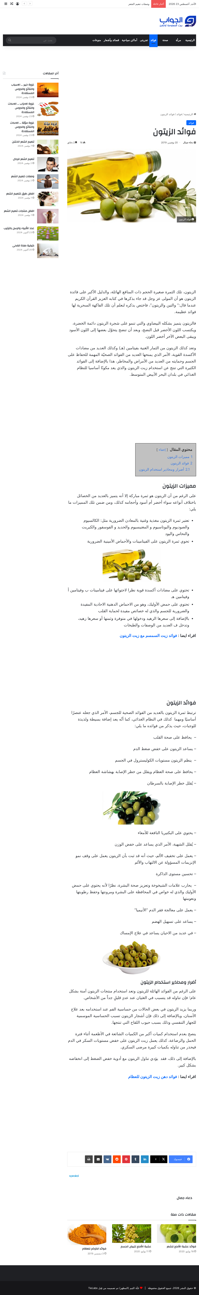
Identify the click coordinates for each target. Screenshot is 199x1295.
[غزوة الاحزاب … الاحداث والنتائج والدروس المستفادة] (47, 109)
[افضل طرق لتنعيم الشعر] (47, 199)
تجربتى (144, 40)
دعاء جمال (188, 142)
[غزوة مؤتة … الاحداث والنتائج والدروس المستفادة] (47, 128)
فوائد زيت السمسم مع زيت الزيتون (148, 635)
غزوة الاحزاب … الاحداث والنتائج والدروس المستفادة (21, 108)
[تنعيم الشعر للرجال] (47, 164)
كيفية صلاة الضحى (23, 245)
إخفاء (162, 450)
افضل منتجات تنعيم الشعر (19, 211)
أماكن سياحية (129, 40)
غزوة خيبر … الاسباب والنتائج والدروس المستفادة (22, 89)
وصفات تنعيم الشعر (138, 3)
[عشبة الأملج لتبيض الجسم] (131, 1233)
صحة (165, 40)
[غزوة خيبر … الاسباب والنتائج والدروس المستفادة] (47, 90)
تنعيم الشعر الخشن (23, 141)
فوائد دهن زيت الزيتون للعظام (152, 1076)
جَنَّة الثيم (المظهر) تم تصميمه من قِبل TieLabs (113, 1288)
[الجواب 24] (178, 21)
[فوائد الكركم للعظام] (86, 1234)
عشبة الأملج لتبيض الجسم (136, 1246)
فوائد (153, 40)
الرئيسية (190, 40)
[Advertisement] (131, 79)
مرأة (178, 40)
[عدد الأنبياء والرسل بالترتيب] (47, 233)
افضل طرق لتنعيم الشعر (20, 193)
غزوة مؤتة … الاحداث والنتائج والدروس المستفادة (22, 127)
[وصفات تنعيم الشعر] (47, 181)
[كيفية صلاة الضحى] (47, 250)
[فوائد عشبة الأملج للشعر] (176, 1233)
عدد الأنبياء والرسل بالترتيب (19, 228)
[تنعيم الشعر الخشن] (47, 147)
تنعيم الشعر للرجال (23, 159)
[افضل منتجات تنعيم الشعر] (47, 216)
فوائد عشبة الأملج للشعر (181, 1246)
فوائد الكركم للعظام (94, 1248)
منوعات (97, 40)
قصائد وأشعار (111, 40)
